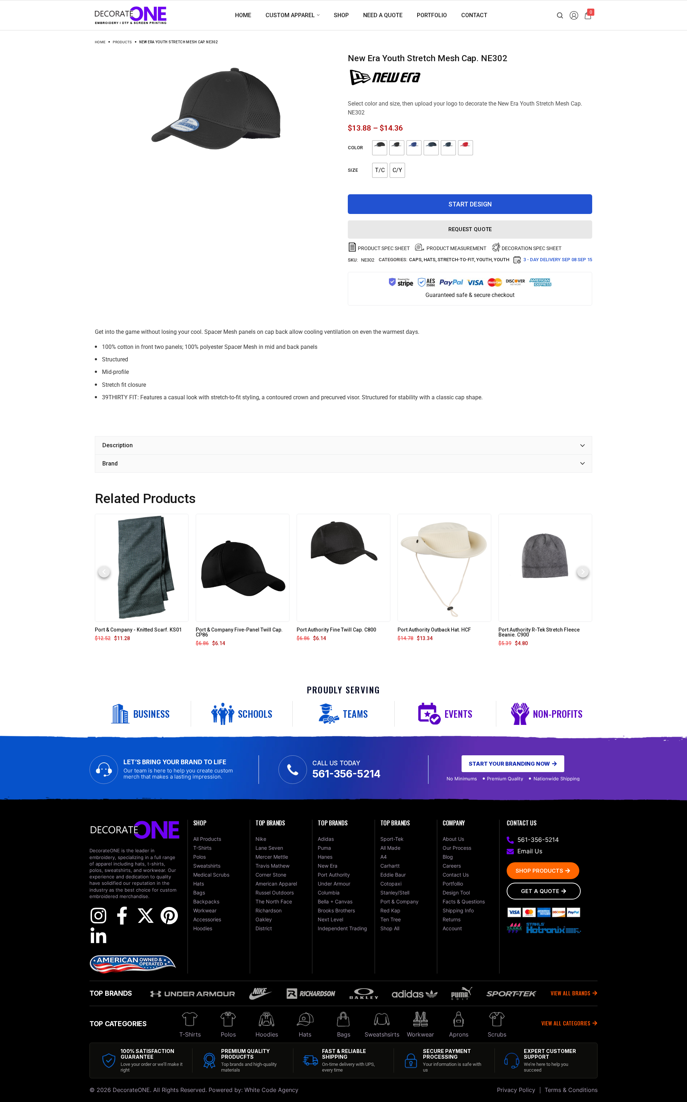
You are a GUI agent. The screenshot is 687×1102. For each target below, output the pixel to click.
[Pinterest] (169, 916)
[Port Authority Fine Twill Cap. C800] (343, 567)
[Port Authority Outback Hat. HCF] (444, 567)
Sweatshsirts (382, 1034)
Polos (228, 1034)
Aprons (458, 1034)
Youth (484, 259)
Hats (429, 259)
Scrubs (497, 1034)
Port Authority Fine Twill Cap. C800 (336, 630)
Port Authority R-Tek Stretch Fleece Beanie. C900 (539, 632)
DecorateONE (131, 1089)
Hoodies (266, 1034)
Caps (415, 259)
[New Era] (385, 77)
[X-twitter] (146, 916)
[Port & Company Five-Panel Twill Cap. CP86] (242, 567)
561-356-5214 (346, 774)
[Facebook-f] (122, 916)
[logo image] (130, 14)
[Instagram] (98, 916)
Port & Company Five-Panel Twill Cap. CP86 (239, 632)
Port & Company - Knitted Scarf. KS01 (138, 630)
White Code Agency (271, 1089)
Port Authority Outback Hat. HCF (434, 630)
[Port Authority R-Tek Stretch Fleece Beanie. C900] (545, 567)
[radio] (379, 148)
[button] (104, 571)
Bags (343, 1034)
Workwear (420, 1034)
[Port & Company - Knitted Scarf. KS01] (141, 567)
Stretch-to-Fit (456, 259)
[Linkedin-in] (98, 936)
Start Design (470, 204)
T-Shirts (190, 1034)
